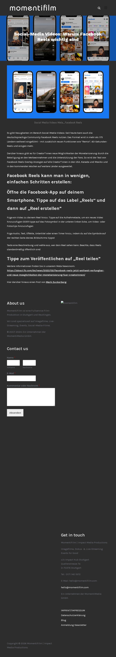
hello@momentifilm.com (75, 587)
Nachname (27, 367)
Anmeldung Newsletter (73, 625)
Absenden (15, 412)
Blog (63, 620)
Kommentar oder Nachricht (23, 385)
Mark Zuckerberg (56, 282)
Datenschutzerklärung (73, 615)
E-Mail (11, 373)
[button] (105, 8)
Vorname (11, 367)
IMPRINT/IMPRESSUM (73, 610)
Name (11, 357)
